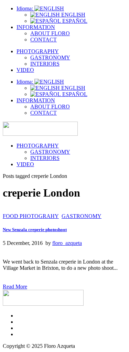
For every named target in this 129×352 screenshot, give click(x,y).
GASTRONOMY (50, 57)
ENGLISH (72, 15)
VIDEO (25, 70)
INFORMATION (36, 27)
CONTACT (43, 39)
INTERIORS (45, 64)
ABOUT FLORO (50, 33)
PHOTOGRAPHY (38, 51)
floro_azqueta (67, 243)
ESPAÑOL (74, 21)
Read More (15, 286)
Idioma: (25, 8)
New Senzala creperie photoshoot (35, 229)
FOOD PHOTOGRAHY (31, 216)
